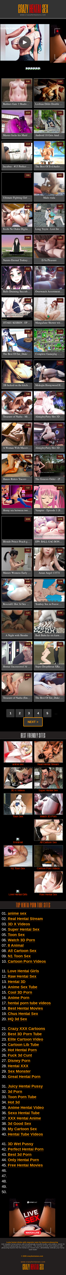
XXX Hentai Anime (24, 1118)
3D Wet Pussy (20, 1144)
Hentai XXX (18, 1066)
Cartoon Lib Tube (23, 1044)
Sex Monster (19, 1071)
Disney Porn (19, 1060)
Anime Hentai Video (26, 1107)
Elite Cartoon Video (25, 1039)
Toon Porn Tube (22, 1097)
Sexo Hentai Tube (24, 1113)
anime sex (17, 913)
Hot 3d (14, 1102)
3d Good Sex (19, 1123)
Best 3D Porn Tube (25, 1034)
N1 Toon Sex (19, 956)
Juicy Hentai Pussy (25, 1086)
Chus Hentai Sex (23, 1013)
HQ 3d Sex (17, 1019)
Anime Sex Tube (22, 987)
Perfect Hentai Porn (25, 1149)
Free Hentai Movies (25, 1165)
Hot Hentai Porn (22, 1050)
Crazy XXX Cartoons (26, 1028)
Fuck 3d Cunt (20, 1055)
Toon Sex (16, 935)
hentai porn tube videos (29, 1003)
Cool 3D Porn (20, 992)
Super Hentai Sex (23, 929)
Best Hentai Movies (25, 1008)
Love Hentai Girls (23, 971)
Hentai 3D (16, 981)
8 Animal (16, 945)
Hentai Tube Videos (25, 1134)
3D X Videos (19, 924)
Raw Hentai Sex (22, 976)
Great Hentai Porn (24, 1076)
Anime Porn (18, 997)
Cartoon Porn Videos (27, 961)
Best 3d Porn (19, 1154)
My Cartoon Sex (22, 1129)
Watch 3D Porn (21, 940)
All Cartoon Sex (22, 951)
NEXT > (33, 722)
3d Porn (15, 1091)
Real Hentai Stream (25, 919)
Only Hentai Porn (23, 1160)
